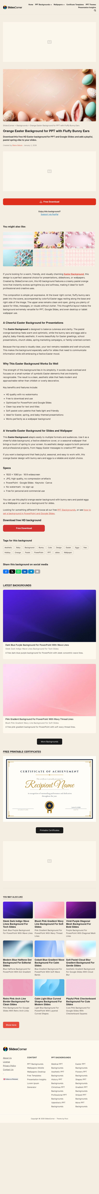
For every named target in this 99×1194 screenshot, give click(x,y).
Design (59, 547)
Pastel (27, 552)
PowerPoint (38, 552)
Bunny (41, 547)
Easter (68, 547)
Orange (18, 552)
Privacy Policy (9, 1065)
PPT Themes (91, 4)
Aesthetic (8, 547)
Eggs (77, 547)
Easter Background (74, 274)
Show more (11, 1025)
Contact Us (8, 1069)
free (85, 547)
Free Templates (34, 1075)
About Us (7, 1058)
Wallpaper (68, 552)
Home (30, 4)
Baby (18, 547)
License (6, 1062)
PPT (49, 552)
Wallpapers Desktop (36, 1071)
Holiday (8, 552)
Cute (50, 547)
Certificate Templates (75, 4)
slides (57, 552)
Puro (66, 1119)
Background (29, 547)
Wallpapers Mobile (35, 1068)
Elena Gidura (17, 145)
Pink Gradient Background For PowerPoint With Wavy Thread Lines (39, 719)
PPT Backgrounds (42, 4)
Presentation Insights (87, 7)
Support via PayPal (49, 214)
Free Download (24, 528)
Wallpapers (58, 4)
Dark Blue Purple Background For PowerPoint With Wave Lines (37, 645)
